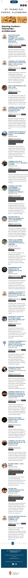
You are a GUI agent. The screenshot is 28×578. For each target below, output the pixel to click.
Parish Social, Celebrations (15, 225)
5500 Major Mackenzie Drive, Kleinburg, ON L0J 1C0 (14, 555)
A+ (21, 5)
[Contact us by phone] (26, 2)
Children (12, 250)
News (11, 45)
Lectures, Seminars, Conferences (16, 197)
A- (23, 5)
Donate (14, 2)
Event (11, 374)
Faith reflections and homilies (16, 142)
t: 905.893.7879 (14, 556)
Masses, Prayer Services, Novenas (16, 140)
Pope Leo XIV (12, 351)
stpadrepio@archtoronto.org (14, 558)
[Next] (26, 543)
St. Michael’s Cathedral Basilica (16, 472)
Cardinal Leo (12, 171)
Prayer (11, 426)
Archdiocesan (17, 45)
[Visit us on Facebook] (13, 564)
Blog (11, 91)
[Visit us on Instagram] (16, 564)
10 (23, 543)
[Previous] (2, 543)
